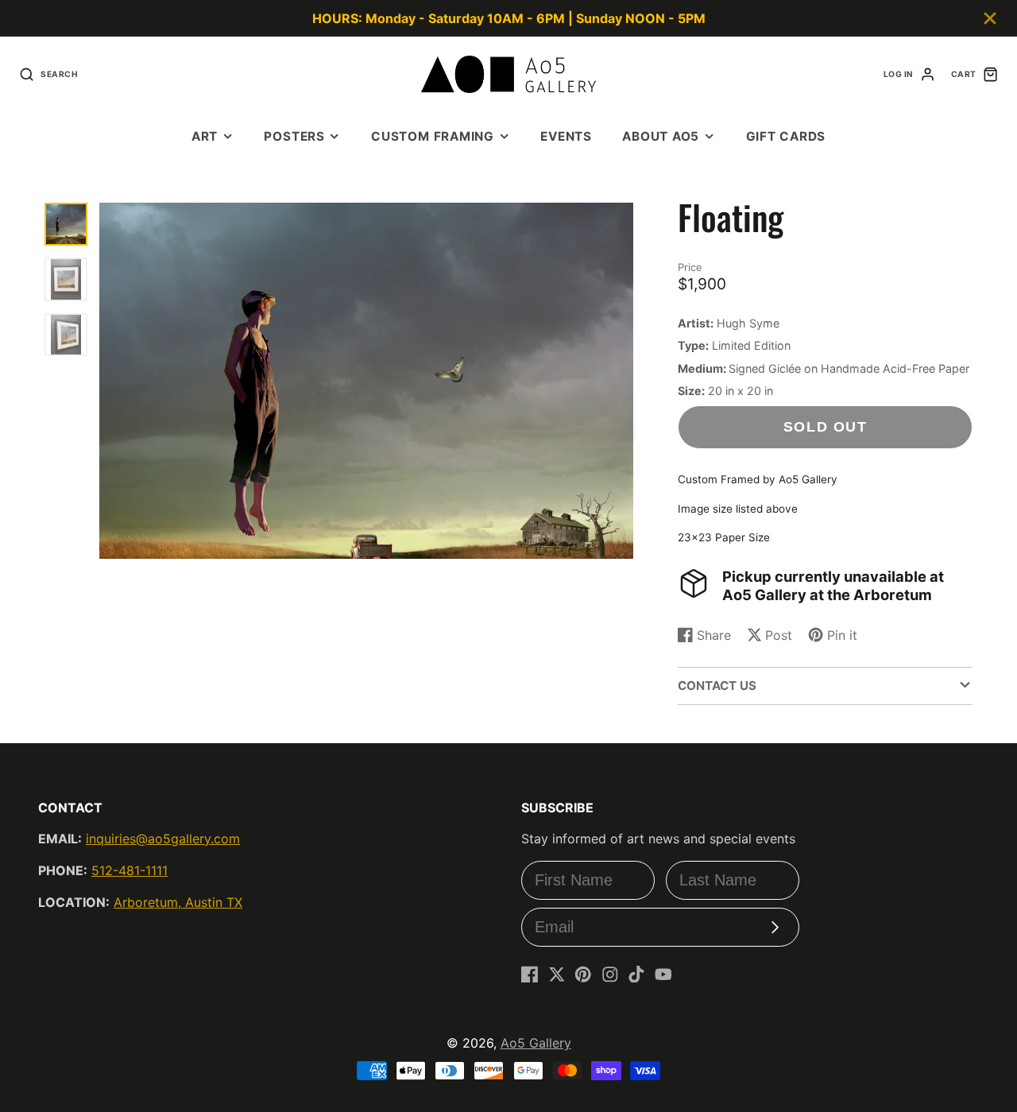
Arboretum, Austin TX (178, 902)
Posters (294, 136)
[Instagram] (610, 974)
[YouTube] (663, 974)
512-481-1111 (129, 870)
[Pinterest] (583, 974)
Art (204, 136)
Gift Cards (786, 136)
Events (566, 136)
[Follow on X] (557, 974)
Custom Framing (432, 136)
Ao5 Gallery (536, 1043)
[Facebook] (530, 974)
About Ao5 (660, 136)
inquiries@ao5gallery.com (163, 839)
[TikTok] (636, 974)
